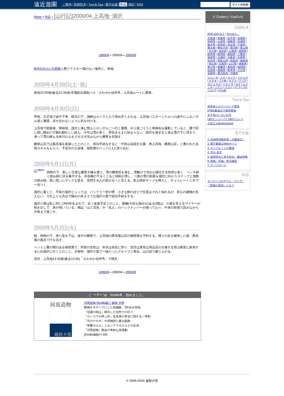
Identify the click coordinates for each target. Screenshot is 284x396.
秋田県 (211, 41)
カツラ (231, 77)
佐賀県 (211, 70)
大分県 (241, 70)
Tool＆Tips (96, 4)
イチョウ (242, 77)
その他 (222, 90)
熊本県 (231, 70)
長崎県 (221, 70)
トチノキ (228, 84)
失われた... (233, 34)
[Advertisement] (228, 263)
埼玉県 (231, 44)
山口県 (233, 63)
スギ (222, 77)
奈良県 (211, 60)
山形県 (221, 41)
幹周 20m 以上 (216, 34)
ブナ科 (223, 80)
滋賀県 (211, 57)
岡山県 (213, 63)
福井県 (223, 51)
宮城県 (241, 38)
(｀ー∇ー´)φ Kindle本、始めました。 (117, 295)
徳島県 (243, 63)
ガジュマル (214, 84)
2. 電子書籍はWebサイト (222, 143)
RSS (140, 4)
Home (37, 16)
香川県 (211, 67)
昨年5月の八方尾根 (47, 68)
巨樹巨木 (80, 4)
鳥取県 (234, 60)
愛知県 (231, 54)
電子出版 (111, 4)
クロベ (229, 87)
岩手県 (231, 38)
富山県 (244, 47)
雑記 (131, 4)
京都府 (221, 57)
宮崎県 (211, 73)
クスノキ (212, 77)
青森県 (221, 38)
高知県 (231, 67)
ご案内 (67, 4)
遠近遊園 (45, 4)
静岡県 (221, 54)
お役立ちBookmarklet (220, 123)
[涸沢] (40, 171)
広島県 (223, 63)
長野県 (243, 51)
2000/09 (131, 55)
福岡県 (241, 67)
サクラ (233, 80)
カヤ (238, 84)
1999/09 (104, 55)
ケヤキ (213, 80)
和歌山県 (222, 60)
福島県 (231, 41)
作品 (123, 4)
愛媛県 (221, 67)
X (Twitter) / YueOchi (228, 17)
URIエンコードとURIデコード (225, 119)
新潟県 (234, 47)
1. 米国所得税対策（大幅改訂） (226, 139)
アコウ (243, 80)
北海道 (211, 38)
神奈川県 (222, 47)
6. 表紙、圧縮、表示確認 (222, 161)
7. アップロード (216, 165)
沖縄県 (234, 73)
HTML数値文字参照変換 (221, 110)
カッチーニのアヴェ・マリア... (225, 181)
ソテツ (219, 87)
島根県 (244, 60)
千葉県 (241, 44)
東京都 (211, 47)
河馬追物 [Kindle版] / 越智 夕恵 (104, 302)
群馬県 (221, 44)
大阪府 (231, 57)
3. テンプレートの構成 (220, 148)
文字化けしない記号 (219, 115)
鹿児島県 (222, 73)
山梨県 (233, 51)
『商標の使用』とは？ (220, 185)
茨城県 (241, 41)
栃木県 (211, 44)
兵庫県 (241, 57)
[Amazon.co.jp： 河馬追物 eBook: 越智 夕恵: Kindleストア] (61, 336)
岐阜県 (211, 54)
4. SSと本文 (214, 152)
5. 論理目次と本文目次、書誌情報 (227, 156)
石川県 (213, 51)
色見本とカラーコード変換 (223, 106)
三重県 (241, 54)
